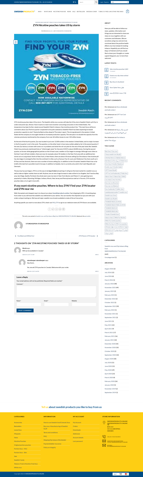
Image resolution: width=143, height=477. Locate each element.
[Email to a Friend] (56, 209)
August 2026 (109, 269)
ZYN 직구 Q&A (123, 227)
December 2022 (110, 299)
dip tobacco (108, 161)
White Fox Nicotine (120, 217)
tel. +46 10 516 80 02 (46, 2)
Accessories (18, 422)
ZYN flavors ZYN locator (87, 236)
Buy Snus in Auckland (117, 82)
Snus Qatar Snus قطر (117, 87)
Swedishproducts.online (61, 193)
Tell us (44, 407)
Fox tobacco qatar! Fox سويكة (115, 138)
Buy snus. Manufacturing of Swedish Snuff (56, 427)
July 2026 (108, 272)
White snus (48, 11)
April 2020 (108, 374)
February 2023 (109, 295)
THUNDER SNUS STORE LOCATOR (115, 205)
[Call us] (75, 2)
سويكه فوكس (118, 230)
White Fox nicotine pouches (113, 220)
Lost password (78, 441)
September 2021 (110, 317)
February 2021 (109, 336)
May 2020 (108, 370)
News (69, 11)
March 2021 (109, 332)
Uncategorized (109, 257)
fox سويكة (116, 161)
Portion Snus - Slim (20, 452)
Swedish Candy (91, 11)
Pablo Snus (124, 173)
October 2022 (109, 302)
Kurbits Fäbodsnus (118, 164)
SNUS (123, 176)
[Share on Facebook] (49, 209)
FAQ (45, 436)
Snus (39, 11)
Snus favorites (117, 179)
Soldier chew (119, 189)
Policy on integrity (50, 447)
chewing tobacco (109, 157)
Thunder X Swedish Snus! (112, 214)
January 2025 (109, 291)
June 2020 (108, 366)
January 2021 (109, 340)
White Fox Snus (109, 224)
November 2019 (110, 389)
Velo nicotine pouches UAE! (119, 69)
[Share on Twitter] (53, 209)
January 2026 (109, 284)
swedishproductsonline (111, 192)
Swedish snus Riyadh (111, 198)
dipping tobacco (120, 157)
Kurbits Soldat (118, 167)
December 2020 (110, 344)
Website (74, 301)
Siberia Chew (109, 176)
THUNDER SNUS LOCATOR (113, 202)
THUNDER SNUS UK (111, 208)
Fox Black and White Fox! (25, 236)
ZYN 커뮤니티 (109, 230)
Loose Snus (18, 430)
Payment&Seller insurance (52, 444)
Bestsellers (81, 11)
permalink (87, 216)
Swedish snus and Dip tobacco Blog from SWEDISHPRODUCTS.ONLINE (56, 22)
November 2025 (110, 287)
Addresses (76, 434)
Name (19, 301)
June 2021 (108, 321)
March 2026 (109, 280)
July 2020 (108, 362)
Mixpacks (17, 434)
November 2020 (110, 347)
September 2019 (110, 392)
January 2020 (109, 385)
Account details (78, 437)
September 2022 (110, 306)
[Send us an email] (73, 2)
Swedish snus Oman (110, 195)
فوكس (125, 230)
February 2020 (109, 381)
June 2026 (108, 276)
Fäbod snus (124, 161)
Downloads (77, 430)
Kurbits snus (108, 167)
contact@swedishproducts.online (26, 2)
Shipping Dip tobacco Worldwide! (55, 440)
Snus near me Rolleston (111, 186)
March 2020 (109, 377)
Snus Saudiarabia (110, 189)
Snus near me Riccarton (111, 183)
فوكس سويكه (109, 233)
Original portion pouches (22, 445)
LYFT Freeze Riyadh (110, 170)
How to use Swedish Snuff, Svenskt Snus (57, 422)
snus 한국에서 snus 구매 (118, 93)
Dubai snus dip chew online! (119, 75)
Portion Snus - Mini (20, 449)
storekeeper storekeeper (64, 31)
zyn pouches (123, 224)
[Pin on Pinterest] (60, 209)
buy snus (114, 151)
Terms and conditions (51, 432)
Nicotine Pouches (59, 11)
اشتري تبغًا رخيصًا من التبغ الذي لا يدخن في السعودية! (116, 131)
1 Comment (114, 71)
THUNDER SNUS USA (111, 211)
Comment (20, 284)
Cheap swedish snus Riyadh (113, 154)
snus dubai (108, 179)
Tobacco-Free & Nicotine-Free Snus (110, 11)
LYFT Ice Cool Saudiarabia (112, 173)
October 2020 (109, 351)
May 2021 (108, 325)
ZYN (117, 224)
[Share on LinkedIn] (63, 209)
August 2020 (109, 359)
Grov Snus (108, 164)
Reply (97, 254)
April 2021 (108, 329)
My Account (77, 422)
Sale (73, 11)
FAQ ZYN (55, 202)
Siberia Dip (117, 176)
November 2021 (110, 314)
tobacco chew (109, 217)
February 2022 (109, 310)
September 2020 (110, 355)
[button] (104, 2)
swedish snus (123, 192)
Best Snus (108, 151)
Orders (75, 426)
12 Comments (114, 77)
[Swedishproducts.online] (24, 11)
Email (46, 301)
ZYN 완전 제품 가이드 (111, 227)
